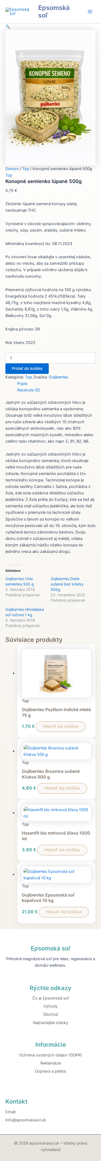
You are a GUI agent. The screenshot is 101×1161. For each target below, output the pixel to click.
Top (25, 168)
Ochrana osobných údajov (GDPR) (50, 1055)
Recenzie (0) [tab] (28, 390)
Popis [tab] (22, 383)
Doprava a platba (50, 1071)
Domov (12, 168)
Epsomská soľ (54, 11)
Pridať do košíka (27, 368)
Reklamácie (50, 1063)
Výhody (50, 1006)
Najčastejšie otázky (50, 1022)
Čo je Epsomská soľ (50, 998)
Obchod (50, 1014)
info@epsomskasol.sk (25, 1120)
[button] (7, 26)
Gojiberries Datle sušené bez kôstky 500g (67, 584)
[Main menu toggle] (90, 11)
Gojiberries (58, 377)
